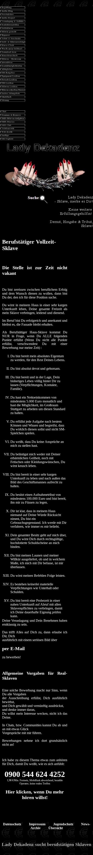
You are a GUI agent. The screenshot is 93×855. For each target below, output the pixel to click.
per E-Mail (13, 648)
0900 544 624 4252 (35, 774)
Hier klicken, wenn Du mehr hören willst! (35, 794)
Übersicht (55, 828)
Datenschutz (12, 824)
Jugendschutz (63, 824)
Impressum (37, 824)
